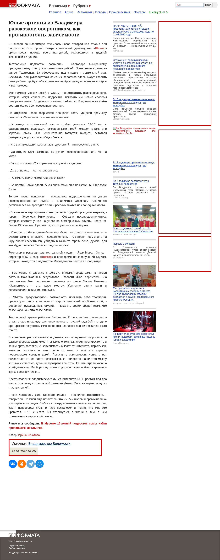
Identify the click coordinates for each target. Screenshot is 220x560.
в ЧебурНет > (158, 12)
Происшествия (119, 12)
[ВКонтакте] (13, 464)
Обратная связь (17, 546)
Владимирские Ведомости (49, 443)
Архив (69, 12)
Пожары (139, 12)
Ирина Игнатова (29, 435)
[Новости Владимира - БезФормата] (20, 4)
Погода (100, 12)
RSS (35, 552)
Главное (55, 12)
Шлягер (100, 48)
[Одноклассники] (22, 464)
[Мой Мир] (39, 464)
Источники (84, 12)
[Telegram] (30, 464)
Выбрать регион (17, 548)
